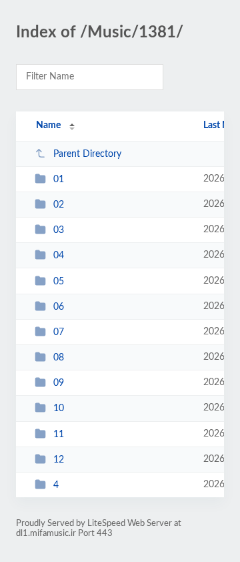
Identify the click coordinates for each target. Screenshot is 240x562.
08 (58, 357)
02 (58, 205)
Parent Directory (87, 154)
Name (48, 125)
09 (58, 383)
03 (58, 230)
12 (58, 460)
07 (58, 332)
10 (58, 408)
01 (58, 179)
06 (58, 307)
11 (58, 434)
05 (58, 281)
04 (58, 255)
